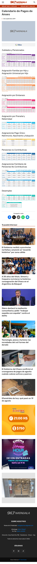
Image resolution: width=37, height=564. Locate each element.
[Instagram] (18, 551)
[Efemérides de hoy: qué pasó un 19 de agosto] (18, 387)
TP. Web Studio (23, 559)
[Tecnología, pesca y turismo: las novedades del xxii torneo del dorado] (18, 329)
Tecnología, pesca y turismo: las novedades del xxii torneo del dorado (16, 342)
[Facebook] (14, 551)
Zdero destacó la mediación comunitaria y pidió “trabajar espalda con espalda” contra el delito (16, 312)
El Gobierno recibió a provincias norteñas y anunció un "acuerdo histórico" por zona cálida (16, 249)
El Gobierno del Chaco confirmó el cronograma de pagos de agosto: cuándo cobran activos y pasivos (17, 371)
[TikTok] (23, 551)
